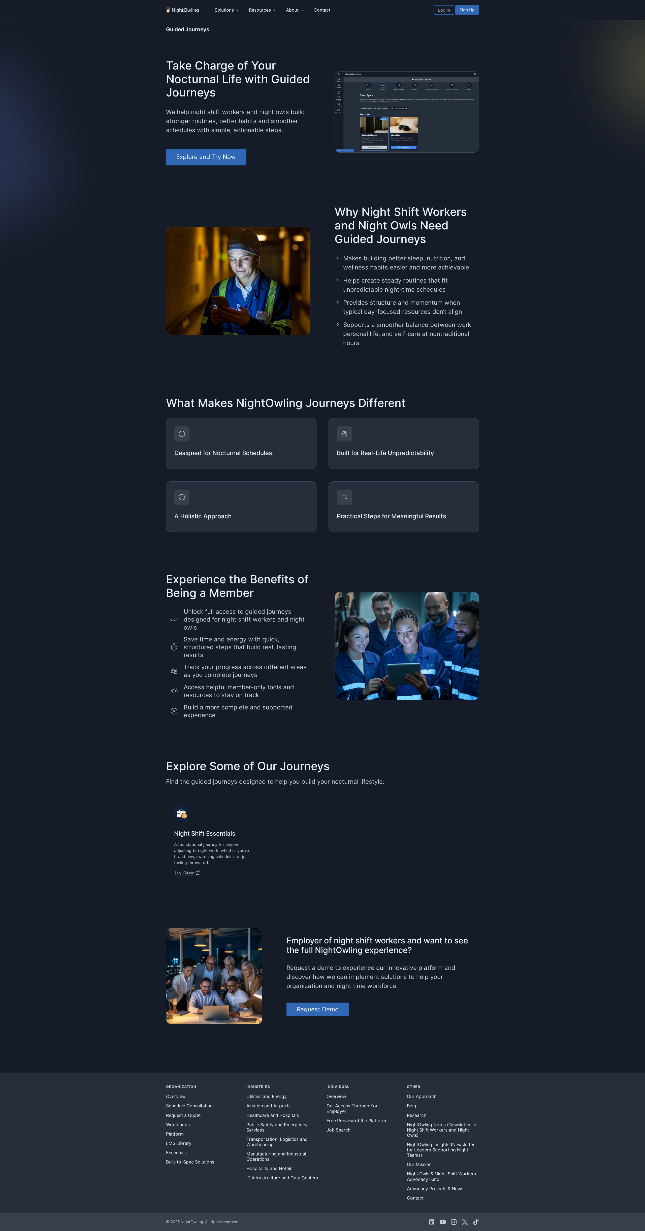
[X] (465, 1222)
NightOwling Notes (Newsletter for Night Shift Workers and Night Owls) (442, 1130)
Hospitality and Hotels (269, 1168)
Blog (411, 1105)
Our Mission (419, 1164)
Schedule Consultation (189, 1105)
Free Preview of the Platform (356, 1120)
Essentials (176, 1152)
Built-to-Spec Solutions (190, 1162)
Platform (175, 1134)
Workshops (178, 1124)
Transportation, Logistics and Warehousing (277, 1142)
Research (416, 1115)
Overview (176, 1096)
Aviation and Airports (268, 1105)
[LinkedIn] (432, 1222)
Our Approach (421, 1096)
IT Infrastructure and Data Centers (282, 1177)
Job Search (338, 1130)
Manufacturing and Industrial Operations (276, 1156)
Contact (322, 10)
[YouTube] (443, 1222)
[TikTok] (476, 1222)
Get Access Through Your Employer (353, 1108)
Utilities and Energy (266, 1096)
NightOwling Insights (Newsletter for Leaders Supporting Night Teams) (441, 1150)
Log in (444, 10)
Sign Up (467, 9)
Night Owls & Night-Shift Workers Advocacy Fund (441, 1176)
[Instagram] (454, 1222)
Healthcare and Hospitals (272, 1115)
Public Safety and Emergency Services (277, 1127)
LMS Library (178, 1143)
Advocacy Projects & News (435, 1188)
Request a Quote (183, 1115)
